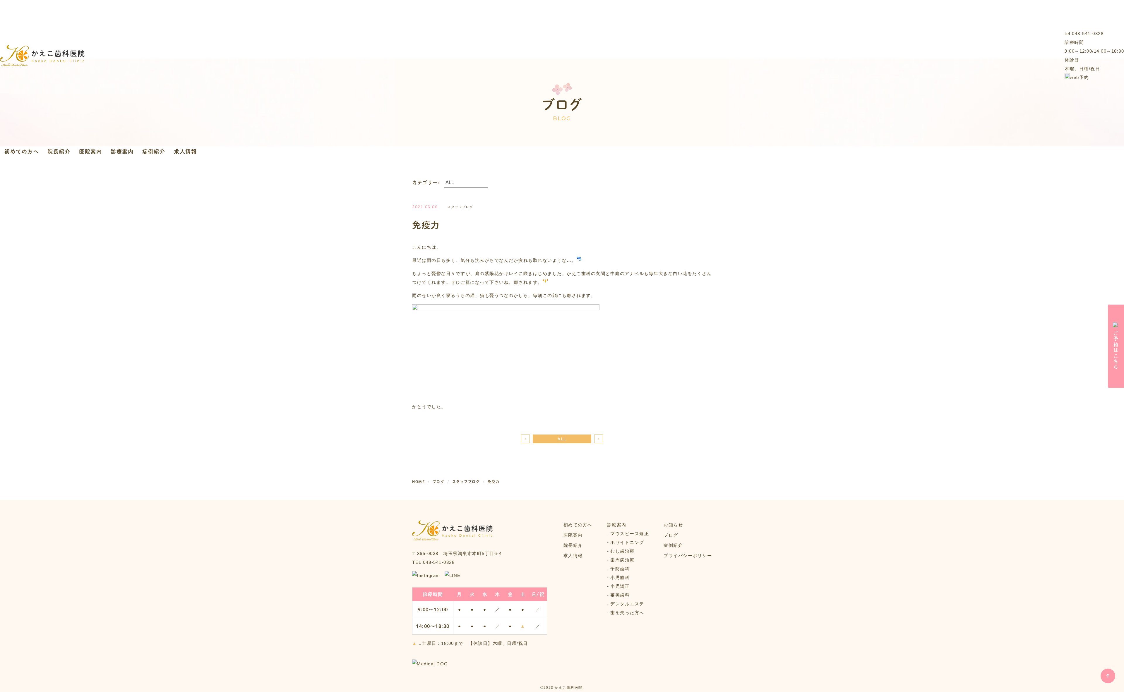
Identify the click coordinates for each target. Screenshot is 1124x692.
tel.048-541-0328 (1084, 33)
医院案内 (90, 151)
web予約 (1079, 77)
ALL (562, 439)
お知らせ (673, 524)
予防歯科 (620, 568)
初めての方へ (21, 151)
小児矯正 (620, 586)
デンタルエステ (627, 603)
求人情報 (185, 151)
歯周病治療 (622, 559)
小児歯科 (620, 577)
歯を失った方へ (627, 612)
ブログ (671, 535)
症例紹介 (153, 151)
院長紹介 (58, 151)
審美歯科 (620, 595)
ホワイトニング (627, 542)
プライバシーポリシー (688, 555)
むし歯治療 (622, 551)
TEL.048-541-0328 (433, 562)
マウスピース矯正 (629, 533)
